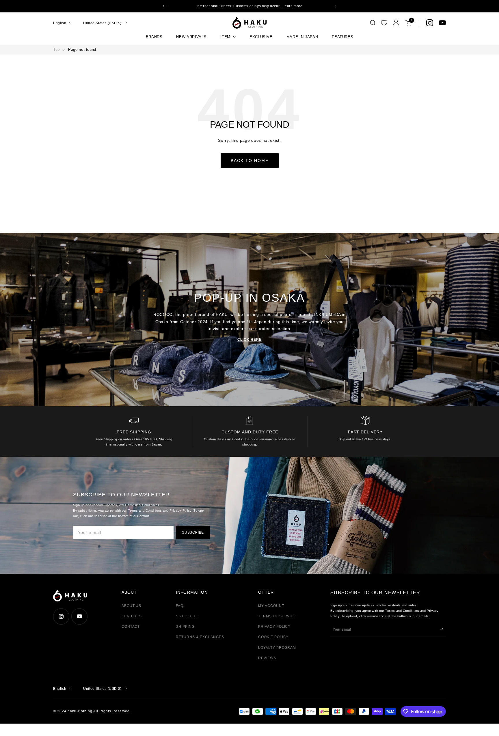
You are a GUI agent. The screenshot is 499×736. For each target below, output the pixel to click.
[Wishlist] (384, 23)
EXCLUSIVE (261, 37)
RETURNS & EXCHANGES (200, 637)
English (59, 23)
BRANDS (154, 37)
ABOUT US (131, 606)
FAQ (179, 606)
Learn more (292, 6)
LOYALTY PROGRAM (277, 648)
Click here (249, 340)
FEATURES (342, 37)
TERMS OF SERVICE (277, 616)
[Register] (442, 629)
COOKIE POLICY (273, 637)
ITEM (225, 37)
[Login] (396, 23)
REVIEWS (267, 658)
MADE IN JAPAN (302, 37)
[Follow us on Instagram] (429, 22)
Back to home (250, 160)
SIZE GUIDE (187, 616)
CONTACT (131, 627)
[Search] (372, 23)
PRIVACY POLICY (274, 627)
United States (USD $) (102, 23)
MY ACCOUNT (271, 606)
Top (56, 49)
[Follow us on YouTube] (442, 22)
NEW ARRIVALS (191, 37)
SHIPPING (185, 627)
